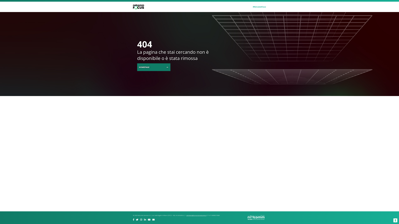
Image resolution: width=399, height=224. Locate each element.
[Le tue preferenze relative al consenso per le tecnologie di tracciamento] (395, 220)
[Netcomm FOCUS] (139, 6)
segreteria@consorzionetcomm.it (196, 215)
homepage (144, 67)
